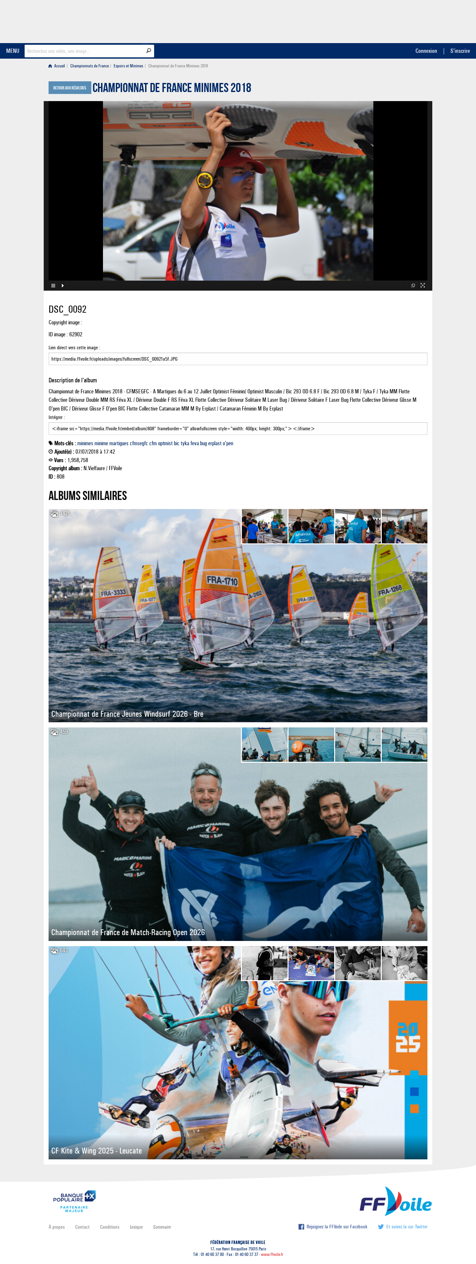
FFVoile (386, 20)
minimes (85, 443)
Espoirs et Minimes (128, 66)
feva (194, 443)
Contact (82, 1227)
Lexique (136, 1227)
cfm (153, 443)
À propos (57, 1227)
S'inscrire (460, 50)
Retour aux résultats (69, 88)
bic (176, 443)
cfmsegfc (139, 443)
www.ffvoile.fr (272, 1254)
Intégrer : (57, 417)
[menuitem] (58, 66)
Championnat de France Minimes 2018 (172, 89)
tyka (185, 443)
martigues (119, 443)
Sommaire (162, 1227)
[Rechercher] (148, 50)
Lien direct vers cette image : (74, 347)
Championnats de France (89, 66)
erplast (214, 443)
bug (203, 443)
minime (101, 443)
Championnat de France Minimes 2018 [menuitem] (178, 66)
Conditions (109, 1227)
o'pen (228, 443)
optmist (165, 443)
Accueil (59, 66)
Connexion (426, 50)
